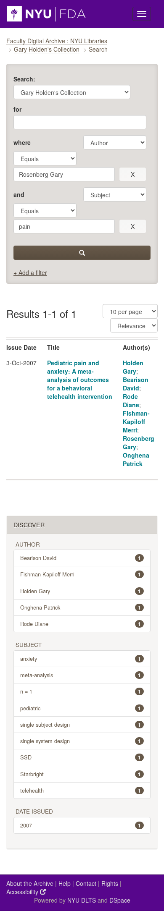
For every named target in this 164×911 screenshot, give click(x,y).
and (18, 194)
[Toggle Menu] (141, 14)
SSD (80, 757)
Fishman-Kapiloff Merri (136, 421)
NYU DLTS (81, 900)
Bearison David (135, 383)
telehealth (80, 790)
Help (64, 883)
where (22, 142)
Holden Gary (133, 367)
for (17, 109)
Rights (109, 883)
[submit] (82, 253)
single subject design (80, 724)
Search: (24, 79)
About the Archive (29, 883)
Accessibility (23, 891)
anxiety (80, 658)
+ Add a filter (30, 272)
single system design (80, 741)
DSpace (119, 900)
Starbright (80, 774)
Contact (86, 883)
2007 (80, 825)
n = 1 (80, 691)
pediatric (80, 708)
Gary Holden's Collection (46, 49)
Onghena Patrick (136, 459)
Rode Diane (131, 400)
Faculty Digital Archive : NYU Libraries (56, 41)
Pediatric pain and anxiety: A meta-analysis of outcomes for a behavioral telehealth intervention (79, 380)
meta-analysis (80, 675)
